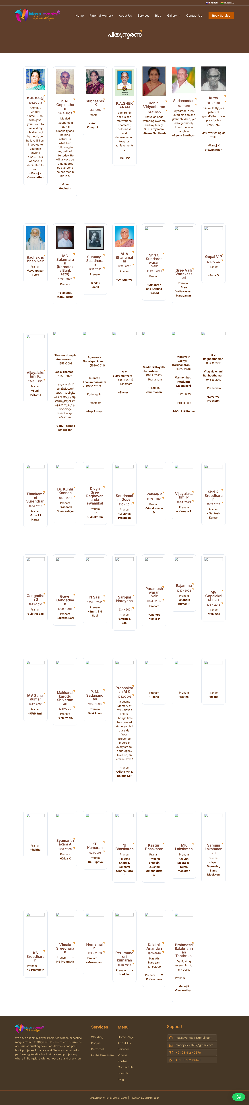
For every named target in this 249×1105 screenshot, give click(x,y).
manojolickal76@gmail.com (194, 1045)
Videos (122, 1055)
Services (143, 15)
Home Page (126, 1037)
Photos (122, 1061)
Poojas (95, 1043)
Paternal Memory (101, 15)
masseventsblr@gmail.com (194, 1037)
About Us (125, 15)
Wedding (97, 1037)
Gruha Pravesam (102, 1055)
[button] (238, 1097)
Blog (158, 15)
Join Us (123, 1073)
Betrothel (97, 1049)
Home (79, 15)
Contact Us (194, 15)
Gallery (172, 15)
